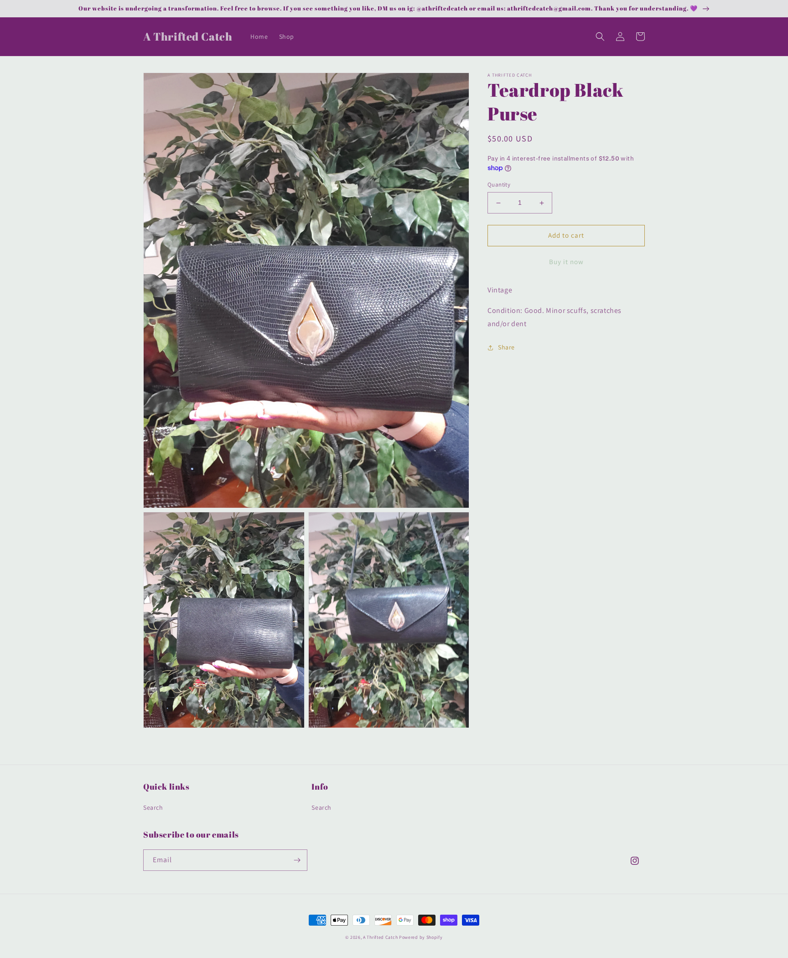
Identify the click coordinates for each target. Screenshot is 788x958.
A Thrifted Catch (380, 937)
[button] (600, 36)
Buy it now (566, 261)
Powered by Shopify (421, 937)
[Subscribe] (297, 860)
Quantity (498, 185)
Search (153, 807)
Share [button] (506, 347)
